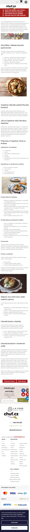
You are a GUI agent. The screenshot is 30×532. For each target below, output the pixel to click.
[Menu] (26, 2)
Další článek (22, 381)
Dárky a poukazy (23, 465)
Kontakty (4, 455)
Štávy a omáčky (14, 459)
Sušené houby (14, 453)
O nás (3, 453)
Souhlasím (14, 528)
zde (2, 518)
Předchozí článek (9, 381)
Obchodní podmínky (14, 477)
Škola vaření (4, 447)
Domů (3, 443)
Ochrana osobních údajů (14, 479)
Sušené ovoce (22, 459)
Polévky (12, 461)
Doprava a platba (15, 475)
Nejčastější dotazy (14, 473)
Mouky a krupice (23, 455)
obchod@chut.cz (16, 430)
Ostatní (21, 463)
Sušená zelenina (14, 455)
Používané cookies (14, 481)
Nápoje (21, 461)
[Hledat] (17, 2)
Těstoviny (13, 463)
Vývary (12, 457)
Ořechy (21, 457)
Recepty (4, 445)
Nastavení (14, 522)
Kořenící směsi (14, 451)
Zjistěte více (23, 499)
